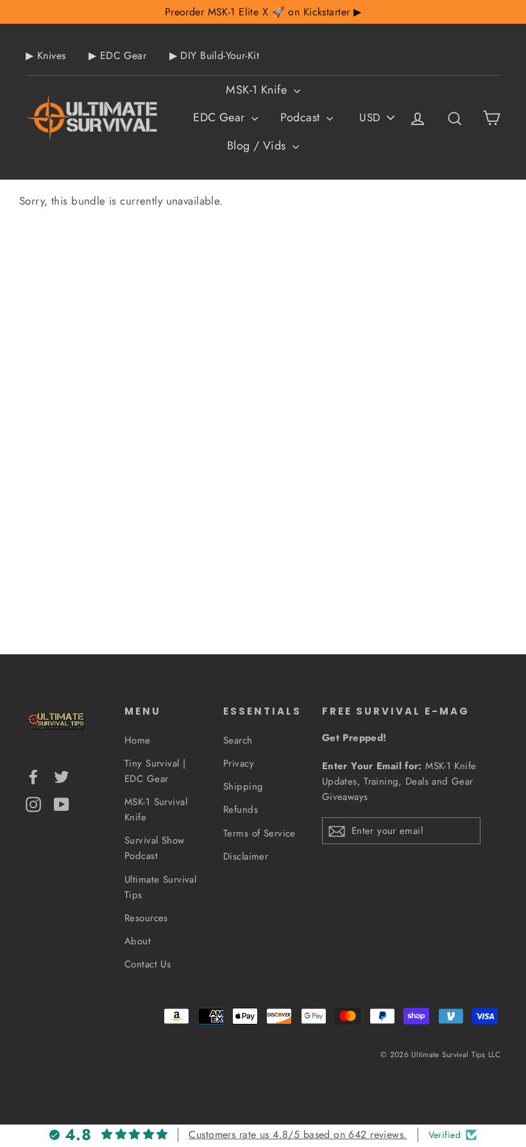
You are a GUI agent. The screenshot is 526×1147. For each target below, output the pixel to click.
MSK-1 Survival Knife (155, 809)
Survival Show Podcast (154, 848)
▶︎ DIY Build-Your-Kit (214, 55)
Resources (146, 918)
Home (137, 740)
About (137, 941)
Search (238, 740)
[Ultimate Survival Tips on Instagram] (33, 802)
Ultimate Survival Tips (160, 887)
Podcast (301, 117)
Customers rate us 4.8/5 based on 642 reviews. (298, 1134)
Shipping (243, 786)
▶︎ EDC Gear (117, 55)
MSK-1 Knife (258, 89)
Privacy (238, 763)
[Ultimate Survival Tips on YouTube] (61, 802)
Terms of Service (259, 833)
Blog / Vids (258, 145)
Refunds (240, 810)
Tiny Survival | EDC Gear (154, 771)
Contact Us (147, 964)
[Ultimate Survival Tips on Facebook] (33, 776)
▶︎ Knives (45, 55)
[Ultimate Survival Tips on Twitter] (61, 776)
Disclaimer (245, 856)
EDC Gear (220, 117)
